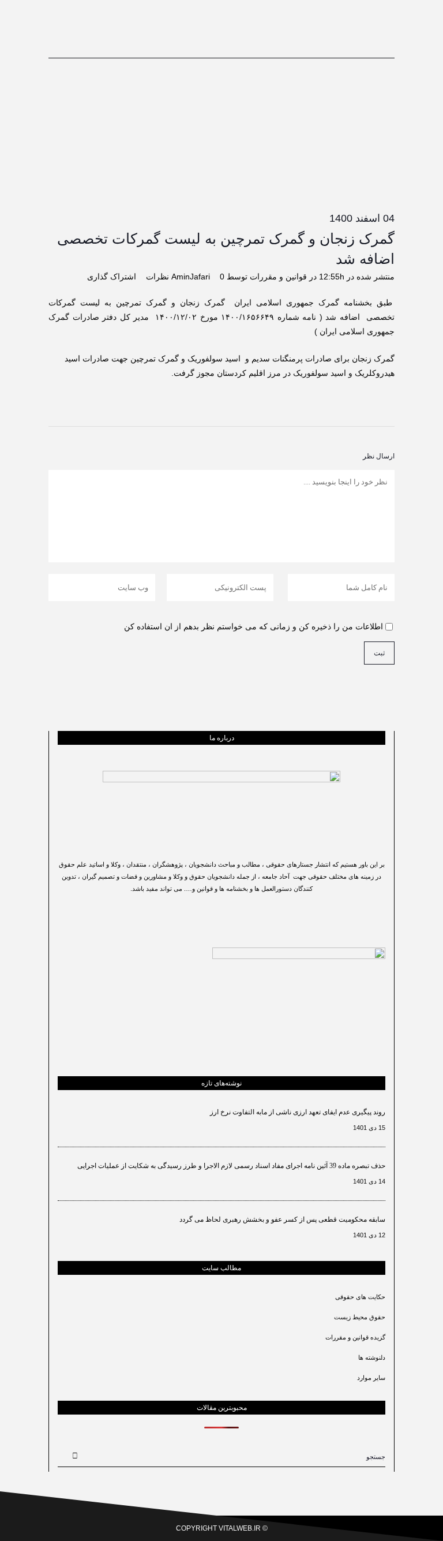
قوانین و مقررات (278, 276)
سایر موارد (371, 1377)
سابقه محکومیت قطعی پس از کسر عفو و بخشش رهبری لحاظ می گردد (282, 1219)
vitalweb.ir (240, 1528)
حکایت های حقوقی (360, 1296)
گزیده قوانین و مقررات (355, 1337)
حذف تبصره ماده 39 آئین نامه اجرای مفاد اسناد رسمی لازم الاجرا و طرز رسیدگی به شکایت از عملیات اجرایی (231, 1166)
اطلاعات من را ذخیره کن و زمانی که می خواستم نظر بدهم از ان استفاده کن (253, 626)
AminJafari (190, 276)
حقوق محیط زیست (359, 1317)
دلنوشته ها (371, 1357)
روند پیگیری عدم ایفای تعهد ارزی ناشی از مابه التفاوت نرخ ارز (297, 1112)
